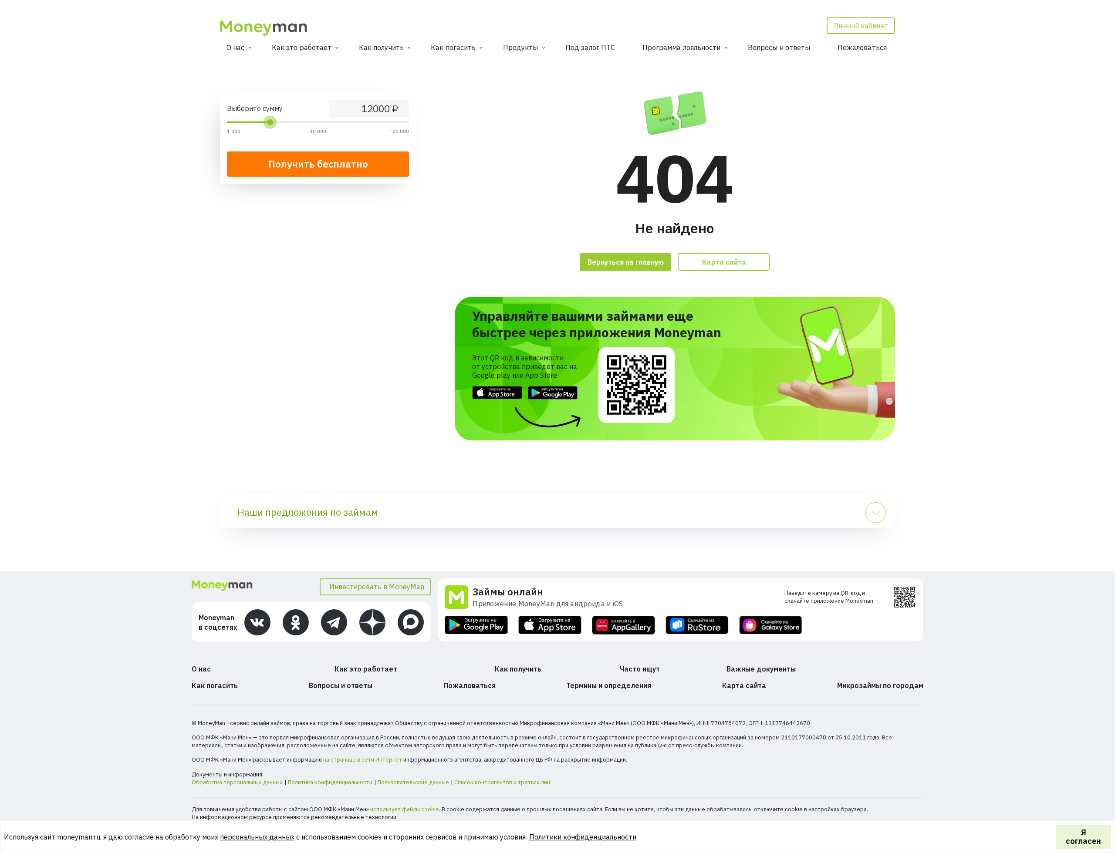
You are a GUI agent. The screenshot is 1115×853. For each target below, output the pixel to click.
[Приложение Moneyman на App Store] (549, 625)
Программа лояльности (681, 47)
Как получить (381, 47)
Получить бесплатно (318, 164)
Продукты (520, 47)
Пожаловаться (862, 47)
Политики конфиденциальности (582, 837)
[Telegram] (334, 622)
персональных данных (257, 837)
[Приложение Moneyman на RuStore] (697, 625)
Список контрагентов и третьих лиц (502, 782)
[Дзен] (372, 622)
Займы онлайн (508, 591)
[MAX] (411, 622)
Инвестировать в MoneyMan (376, 586)
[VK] (257, 622)
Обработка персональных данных (237, 782)
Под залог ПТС (590, 47)
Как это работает (302, 47)
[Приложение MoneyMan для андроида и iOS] (459, 597)
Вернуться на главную (626, 262)
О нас (235, 47)
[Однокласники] (296, 622)
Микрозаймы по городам (880, 685)
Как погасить (453, 47)
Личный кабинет (861, 25)
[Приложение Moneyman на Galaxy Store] (770, 625)
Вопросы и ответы (779, 47)
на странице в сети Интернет (362, 759)
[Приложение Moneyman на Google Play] (476, 625)
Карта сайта (724, 262)
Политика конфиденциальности (330, 782)
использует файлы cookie (404, 809)
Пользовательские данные (413, 782)
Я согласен (1083, 836)
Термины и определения (608, 685)
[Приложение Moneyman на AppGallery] (623, 625)
